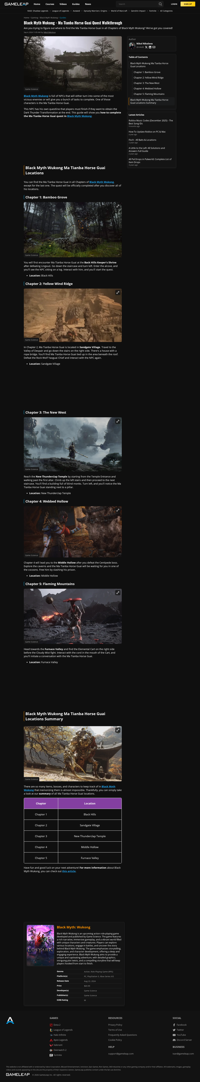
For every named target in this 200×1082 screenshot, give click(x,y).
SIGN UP (188, 4)
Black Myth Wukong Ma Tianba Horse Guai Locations (149, 65)
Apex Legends (61, 1039)
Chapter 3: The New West (146, 83)
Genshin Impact (138, 11)
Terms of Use (115, 1029)
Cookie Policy (115, 1039)
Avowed (76, 11)
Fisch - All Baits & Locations (142, 139)
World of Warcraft (119, 11)
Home (26, 17)
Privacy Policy (115, 1024)
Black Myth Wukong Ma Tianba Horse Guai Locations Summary (149, 101)
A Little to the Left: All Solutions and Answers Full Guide (147, 150)
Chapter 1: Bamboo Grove (147, 72)
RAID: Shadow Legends (37, 11)
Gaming (34, 17)
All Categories (166, 11)
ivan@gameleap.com (183, 1053)
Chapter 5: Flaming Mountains (149, 93)
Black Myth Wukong (49, 17)
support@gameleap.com (121, 1053)
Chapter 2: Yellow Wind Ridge (149, 77)
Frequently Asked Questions (122, 1034)
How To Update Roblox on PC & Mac (147, 131)
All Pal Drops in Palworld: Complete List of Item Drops (150, 161)
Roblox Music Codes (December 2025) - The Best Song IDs (151, 122)
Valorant (58, 1044)
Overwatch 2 (60, 1049)
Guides (63, 17)
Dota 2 (57, 1024)
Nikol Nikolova (50, 32)
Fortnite (152, 11)
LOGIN (174, 4)
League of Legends (60, 11)
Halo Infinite (60, 1034)
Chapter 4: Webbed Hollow (147, 88)
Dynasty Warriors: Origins (95, 11)
